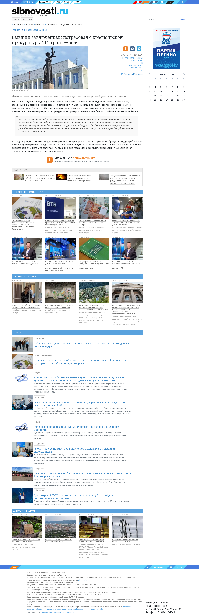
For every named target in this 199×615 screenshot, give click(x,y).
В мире (29, 24)
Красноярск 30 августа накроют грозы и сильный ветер (58, 540)
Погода (42, 2)
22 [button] (178, 95)
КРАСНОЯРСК (28, 2)
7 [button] (172, 87)
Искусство (39, 468)
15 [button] (178, 91)
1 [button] (177, 82)
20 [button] (166, 95)
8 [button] (177, 87)
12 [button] (161, 91)
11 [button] (155, 91)
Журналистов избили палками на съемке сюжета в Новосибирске (26, 306)
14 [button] (172, 91)
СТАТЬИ (20, 332)
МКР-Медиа (27, 19)
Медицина (39, 397)
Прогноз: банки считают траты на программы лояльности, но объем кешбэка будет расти (60, 222)
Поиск (182, 19)
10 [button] (149, 91)
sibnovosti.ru (83, 580)
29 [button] (178, 100)
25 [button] (155, 100)
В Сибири (18, 24)
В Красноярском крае (35, 29)
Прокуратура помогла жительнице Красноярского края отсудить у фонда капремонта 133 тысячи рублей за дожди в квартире (125, 179)
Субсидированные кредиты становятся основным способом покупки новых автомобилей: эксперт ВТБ (126, 264)
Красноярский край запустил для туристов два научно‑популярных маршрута (76, 428)
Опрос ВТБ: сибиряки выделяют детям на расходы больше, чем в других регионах (126, 222)
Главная (16, 29)
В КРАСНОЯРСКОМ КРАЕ (132, 58)
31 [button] (149, 104)
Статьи (16, 19)
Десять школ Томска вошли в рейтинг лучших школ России (91, 540)
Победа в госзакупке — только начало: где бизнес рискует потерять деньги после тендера (81, 345)
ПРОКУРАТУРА (137, 68)
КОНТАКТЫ (158, 567)
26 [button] (161, 100)
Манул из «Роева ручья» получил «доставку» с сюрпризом (26, 540)
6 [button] (166, 87)
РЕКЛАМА (179, 567)
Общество (64, 24)
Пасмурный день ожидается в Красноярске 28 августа (125, 540)
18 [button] (155, 95)
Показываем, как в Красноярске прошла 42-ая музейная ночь (59, 306)
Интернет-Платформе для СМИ (53, 612)
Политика (52, 24)
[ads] (166, 49)
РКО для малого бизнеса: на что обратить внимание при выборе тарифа (92, 222)
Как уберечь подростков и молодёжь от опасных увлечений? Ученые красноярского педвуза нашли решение (94, 264)
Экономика (77, 24)
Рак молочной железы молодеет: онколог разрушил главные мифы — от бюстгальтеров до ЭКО (79, 403)
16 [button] (183, 91)
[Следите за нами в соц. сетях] (137, 2)
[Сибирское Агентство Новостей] (40, 10)
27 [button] (166, 100)
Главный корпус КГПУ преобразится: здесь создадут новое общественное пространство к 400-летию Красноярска (25, 224)
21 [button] (172, 95)
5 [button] (160, 87)
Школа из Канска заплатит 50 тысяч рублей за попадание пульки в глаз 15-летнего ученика (40, 178)
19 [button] (161, 95)
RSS (14, 567)
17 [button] (149, 95)
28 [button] (172, 100)
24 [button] (149, 100)
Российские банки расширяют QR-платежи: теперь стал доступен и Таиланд (26, 263)
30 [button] (183, 100)
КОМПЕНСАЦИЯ (136, 65)
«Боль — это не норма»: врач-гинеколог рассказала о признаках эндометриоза (74, 450)
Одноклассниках (84, 158)
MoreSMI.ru (70, 612)
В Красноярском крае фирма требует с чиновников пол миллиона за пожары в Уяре (79, 178)
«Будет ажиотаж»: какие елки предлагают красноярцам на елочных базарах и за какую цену (93, 307)
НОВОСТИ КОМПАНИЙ (29, 192)
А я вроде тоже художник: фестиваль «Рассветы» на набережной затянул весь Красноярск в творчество (82, 475)
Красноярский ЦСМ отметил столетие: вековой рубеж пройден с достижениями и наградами (74, 497)
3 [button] (149, 87)
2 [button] (183, 82)
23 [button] (183, 95)
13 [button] (166, 91)
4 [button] (155, 87)
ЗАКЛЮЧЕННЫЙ (136, 60)
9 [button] (183, 87)
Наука (37, 372)
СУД (141, 70)
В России (39, 24)
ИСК (141, 63)
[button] (149, 74)
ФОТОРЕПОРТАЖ (25, 276)
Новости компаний (43, 355)
